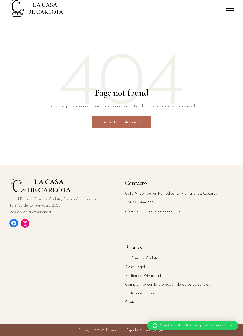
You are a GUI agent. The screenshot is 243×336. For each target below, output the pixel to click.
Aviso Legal (135, 267)
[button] (192, 325)
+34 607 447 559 (139, 202)
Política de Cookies (141, 293)
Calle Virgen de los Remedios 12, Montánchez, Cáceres (171, 194)
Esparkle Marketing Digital (145, 330)
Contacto (132, 302)
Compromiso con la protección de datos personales (167, 285)
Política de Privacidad (143, 276)
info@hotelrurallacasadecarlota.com (154, 211)
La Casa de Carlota (141, 258)
